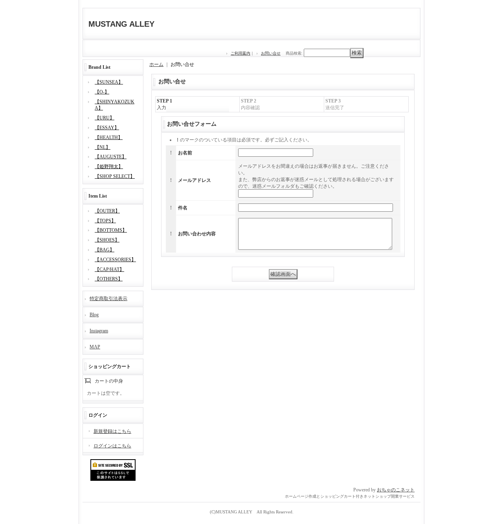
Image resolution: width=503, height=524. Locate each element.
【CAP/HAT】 (109, 269)
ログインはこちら (112, 446)
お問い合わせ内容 (197, 233)
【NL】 (102, 147)
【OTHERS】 (109, 279)
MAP (95, 347)
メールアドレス (194, 180)
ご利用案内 (240, 53)
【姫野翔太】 (109, 166)
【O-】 (102, 92)
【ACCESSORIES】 (115, 259)
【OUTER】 (107, 211)
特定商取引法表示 (108, 298)
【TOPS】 (105, 221)
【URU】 (104, 118)
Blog (94, 314)
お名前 (185, 153)
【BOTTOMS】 (111, 230)
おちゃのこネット (396, 490)
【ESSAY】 (107, 127)
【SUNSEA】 (109, 82)
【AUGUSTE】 (111, 156)
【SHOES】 (107, 240)
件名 (182, 208)
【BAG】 (104, 250)
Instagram (99, 330)
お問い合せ (271, 53)
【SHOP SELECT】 (115, 176)
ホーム (156, 64)
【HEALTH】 (109, 137)
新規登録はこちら (112, 431)
